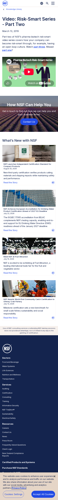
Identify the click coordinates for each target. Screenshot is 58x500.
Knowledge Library (14, 9)
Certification (7, 393)
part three (39, 46)
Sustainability (7, 414)
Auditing (5, 389)
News (4, 436)
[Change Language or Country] (41, 3)
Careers (5, 428)
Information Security (10, 405)
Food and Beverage (10, 362)
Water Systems (8, 366)
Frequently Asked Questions (14, 445)
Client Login (7, 449)
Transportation (8, 379)
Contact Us (6, 432)
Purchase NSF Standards (15, 468)
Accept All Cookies (43, 494)
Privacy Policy (19, 488)
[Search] (47, 3)
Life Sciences (8, 370)
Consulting (6, 397)
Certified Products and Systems (18, 462)
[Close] (55, 476)
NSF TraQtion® (8, 410)
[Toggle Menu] (53, 3)
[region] (29, 486)
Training (5, 401)
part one (7, 50)
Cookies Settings (14, 494)
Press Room (7, 441)
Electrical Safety (9, 418)
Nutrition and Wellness (11, 375)
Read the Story (10, 182)
